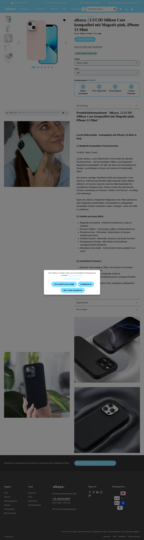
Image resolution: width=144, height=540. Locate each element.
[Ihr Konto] (126, 9)
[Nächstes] (83, 9)
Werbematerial (9, 509)
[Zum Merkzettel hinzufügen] (64, 20)
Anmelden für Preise (85, 39)
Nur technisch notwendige (64, 284)
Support (7, 486)
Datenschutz (32, 501)
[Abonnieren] (114, 463)
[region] (37, 42)
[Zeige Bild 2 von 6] (38, 67)
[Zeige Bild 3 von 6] (42, 67)
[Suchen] (114, 9)
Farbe (76, 69)
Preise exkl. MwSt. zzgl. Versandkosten (88, 47)
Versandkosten (95, 531)
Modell (77, 59)
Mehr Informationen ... (75, 275)
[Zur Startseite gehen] (10, 9)
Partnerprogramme (10, 501)
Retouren (7, 505)
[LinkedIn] (97, 493)
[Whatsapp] (101, 493)
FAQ (6, 493)
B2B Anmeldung (10, 513)
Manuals (7, 497)
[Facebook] (90, 493)
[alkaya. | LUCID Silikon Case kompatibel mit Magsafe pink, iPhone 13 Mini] (42, 42)
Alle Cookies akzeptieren (72, 290)
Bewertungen (81, 309)
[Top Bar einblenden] (137, 9)
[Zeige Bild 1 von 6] (34, 67)
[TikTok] (90, 496)
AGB (30, 497)
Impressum (32, 493)
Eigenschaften (82, 302)
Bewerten (91, 16)
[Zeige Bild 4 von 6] (45, 67)
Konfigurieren (86, 284)
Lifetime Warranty (34, 505)
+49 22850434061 (61, 498)
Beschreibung (82, 105)
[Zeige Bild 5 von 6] (49, 67)
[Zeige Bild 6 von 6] (52, 67)
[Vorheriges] (19, 42)
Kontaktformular (70, 509)
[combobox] (98, 9)
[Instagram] (93, 493)
